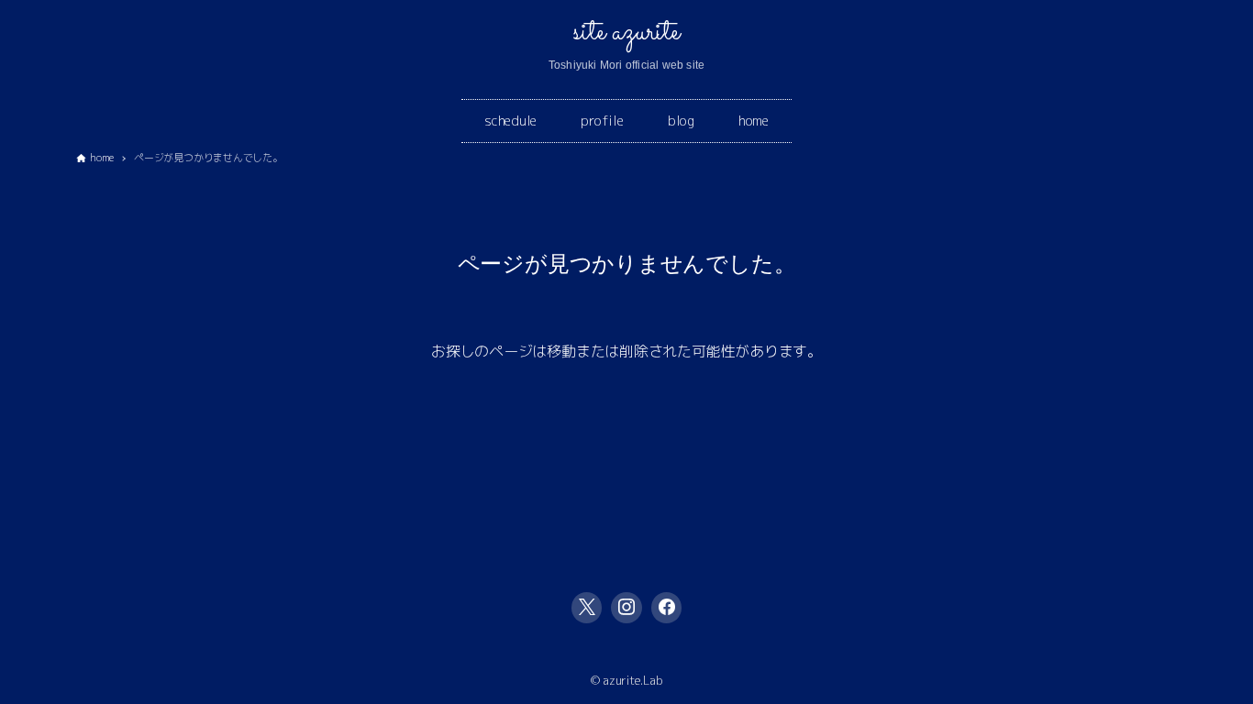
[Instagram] (626, 608)
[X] (587, 608)
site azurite (626, 32)
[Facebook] (667, 608)
